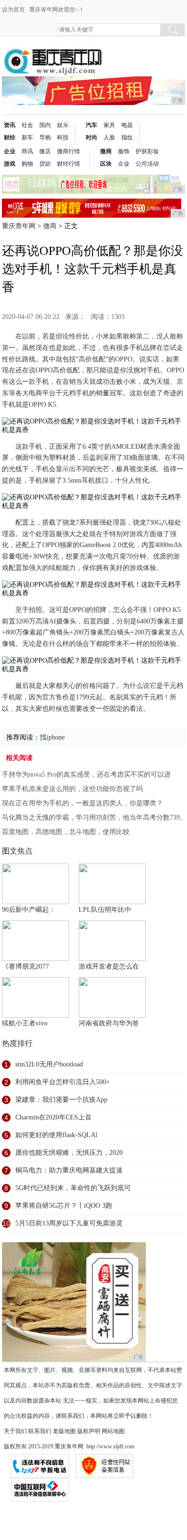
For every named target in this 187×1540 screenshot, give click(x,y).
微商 (106, 151)
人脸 (109, 137)
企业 (9, 151)
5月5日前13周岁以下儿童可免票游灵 (69, 1223)
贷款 (45, 163)
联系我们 (39, 1431)
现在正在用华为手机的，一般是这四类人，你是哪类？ (82, 803)
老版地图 (64, 1431)
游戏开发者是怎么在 (109, 966)
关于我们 (15, 1431)
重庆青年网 (18, 226)
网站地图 (113, 1431)
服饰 (123, 151)
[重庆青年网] (52, 53)
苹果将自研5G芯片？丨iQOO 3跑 (63, 1205)
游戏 (9, 163)
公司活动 (147, 163)
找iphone (52, 737)
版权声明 (88, 1431)
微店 (45, 151)
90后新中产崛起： (29, 909)
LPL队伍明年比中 (105, 909)
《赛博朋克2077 (25, 966)
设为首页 (13, 9)
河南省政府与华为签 (109, 1023)
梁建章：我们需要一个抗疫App (61, 1099)
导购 (45, 137)
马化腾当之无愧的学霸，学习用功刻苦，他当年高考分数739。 (94, 817)
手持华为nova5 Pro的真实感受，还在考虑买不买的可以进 (86, 774)
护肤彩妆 (147, 151)
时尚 (91, 137)
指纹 (127, 137)
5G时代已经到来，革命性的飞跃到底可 (73, 1188)
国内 (45, 125)
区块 (106, 163)
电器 (127, 125)
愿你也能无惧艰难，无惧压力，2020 (69, 1152)
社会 (27, 125)
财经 (9, 137)
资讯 (9, 125)
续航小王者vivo (24, 1023)
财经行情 (68, 163)
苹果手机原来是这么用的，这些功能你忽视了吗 (72, 788)
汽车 (91, 125)
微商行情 (68, 151)
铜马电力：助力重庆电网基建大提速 (69, 1170)
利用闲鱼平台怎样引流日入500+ (62, 1082)
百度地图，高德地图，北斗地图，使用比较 (65, 831)
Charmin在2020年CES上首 (53, 1117)
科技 (63, 137)
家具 (109, 125)
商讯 (27, 151)
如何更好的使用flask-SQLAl (56, 1135)
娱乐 (63, 125)
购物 (27, 163)
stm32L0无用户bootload (49, 1064)
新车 (27, 137)
